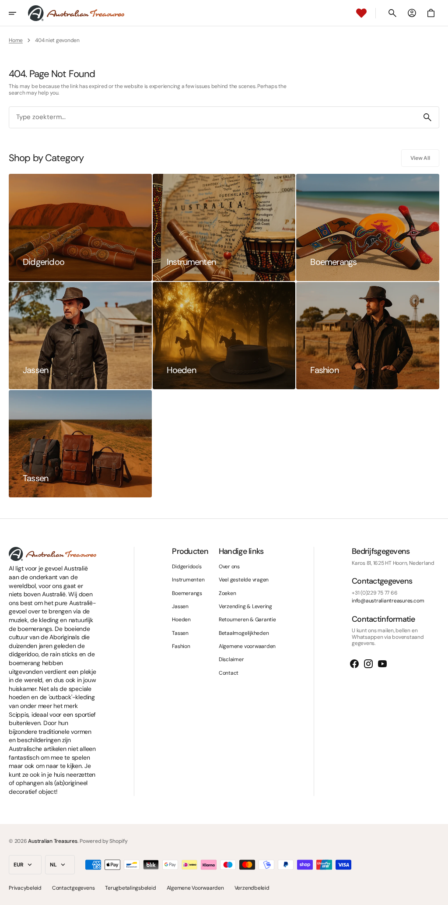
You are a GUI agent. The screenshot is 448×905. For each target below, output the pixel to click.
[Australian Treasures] (76, 13)
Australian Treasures (52, 841)
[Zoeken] (427, 117)
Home (16, 40)
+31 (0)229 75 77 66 (374, 593)
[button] (18, 13)
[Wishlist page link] (361, 13)
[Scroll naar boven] (437, 894)
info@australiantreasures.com (388, 601)
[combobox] (212, 117)
